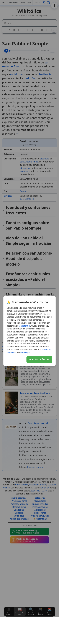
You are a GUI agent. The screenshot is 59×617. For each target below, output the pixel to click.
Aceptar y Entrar (39, 359)
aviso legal (24, 352)
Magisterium (24, 325)
